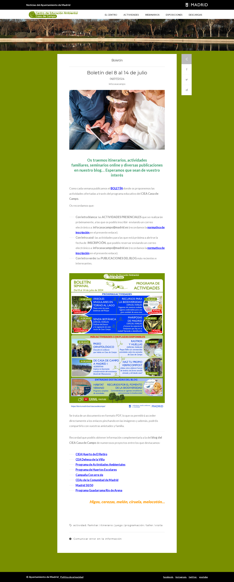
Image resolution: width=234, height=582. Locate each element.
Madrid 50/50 (84, 485)
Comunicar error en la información (97, 538)
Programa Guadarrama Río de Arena (99, 490)
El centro (111, 14)
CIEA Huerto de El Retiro (91, 454)
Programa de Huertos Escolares (96, 469)
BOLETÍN (117, 188)
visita (159, 525)
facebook (168, 577)
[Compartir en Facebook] (186, 69)
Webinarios (152, 14)
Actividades (131, 14)
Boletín (117, 60)
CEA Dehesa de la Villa (90, 459)
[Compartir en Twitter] (186, 80)
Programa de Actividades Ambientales (100, 464)
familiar (93, 525)
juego (119, 525)
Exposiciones (174, 14)
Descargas (195, 14)
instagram (180, 577)
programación (134, 525)
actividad (79, 525)
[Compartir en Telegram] (186, 90)
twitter (193, 577)
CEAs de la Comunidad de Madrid (97, 480)
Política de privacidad (71, 577)
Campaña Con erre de (89, 475)
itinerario (106, 525)
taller (149, 525)
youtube (203, 577)
